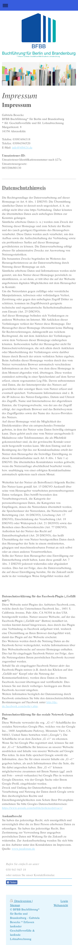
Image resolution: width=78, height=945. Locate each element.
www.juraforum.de (23, 849)
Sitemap (15, 905)
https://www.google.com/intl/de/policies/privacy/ (32, 808)
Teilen (13, 882)
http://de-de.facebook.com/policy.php (30, 704)
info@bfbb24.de (22, 147)
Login (64, 901)
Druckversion (23, 901)
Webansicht (61, 905)
